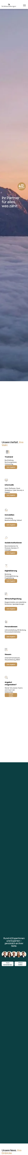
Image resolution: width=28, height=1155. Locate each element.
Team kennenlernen (7, 964)
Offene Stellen (11, 695)
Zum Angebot (11, 467)
